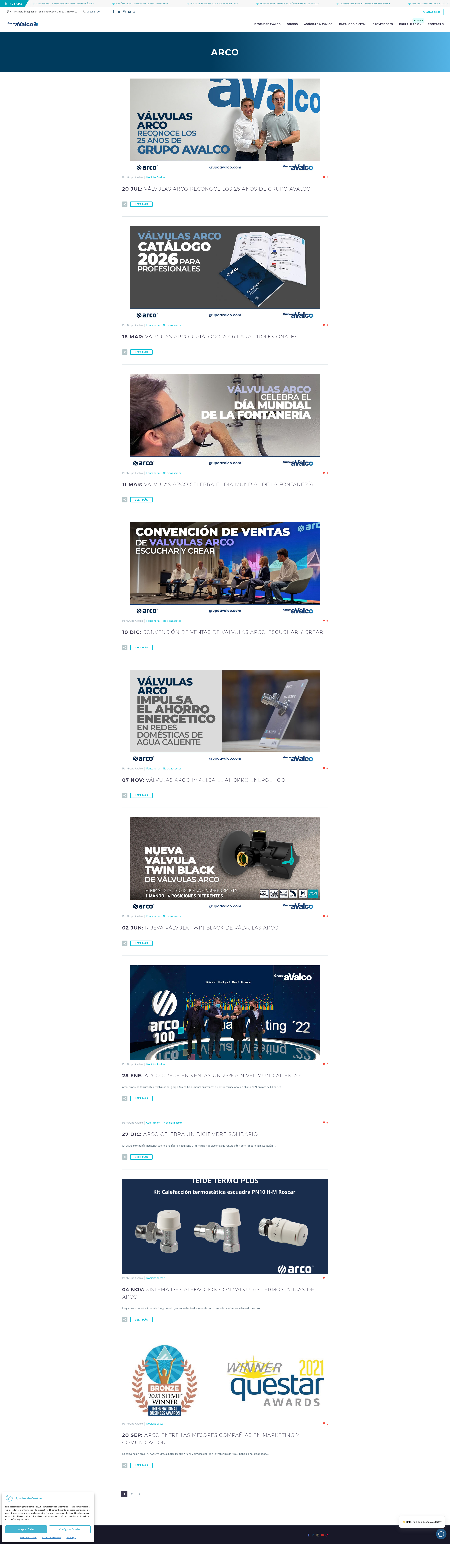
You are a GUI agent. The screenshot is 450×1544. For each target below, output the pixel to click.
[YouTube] (129, 11)
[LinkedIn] (118, 11)
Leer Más (141, 204)
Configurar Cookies (69, 1529)
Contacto (436, 24)
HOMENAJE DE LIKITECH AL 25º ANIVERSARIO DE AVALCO (244, 3)
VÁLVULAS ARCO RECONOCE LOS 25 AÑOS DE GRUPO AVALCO (397, 3)
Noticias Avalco (155, 177)
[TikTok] (134, 11)
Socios (292, 24)
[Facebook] (113, 11)
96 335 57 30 (93, 11)
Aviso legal (71, 1537)
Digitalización (411, 24)
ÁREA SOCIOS (433, 12)
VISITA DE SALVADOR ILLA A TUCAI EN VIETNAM (169, 3)
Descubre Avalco (267, 24)
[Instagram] (124, 11)
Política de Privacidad (51, 1537)
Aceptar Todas (26, 1529)
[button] (124, 204)
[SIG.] (139, 1494)
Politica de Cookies (28, 1537)
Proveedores (383, 24)
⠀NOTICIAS (14, 3)
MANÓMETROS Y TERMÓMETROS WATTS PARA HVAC (97, 3)
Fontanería (153, 325)
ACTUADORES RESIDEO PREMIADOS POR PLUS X (320, 3)
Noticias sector (172, 325)
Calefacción (153, 1122)
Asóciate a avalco (318, 24)
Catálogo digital (352, 24)
